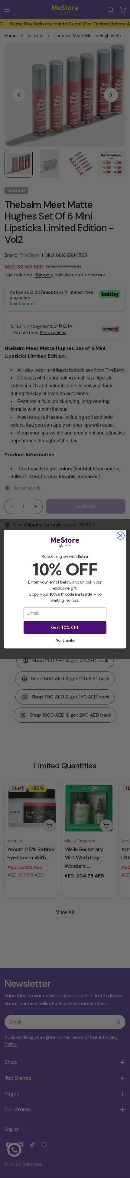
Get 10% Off (65, 627)
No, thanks (65, 640)
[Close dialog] (120, 535)
